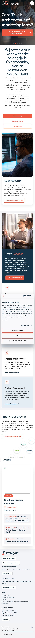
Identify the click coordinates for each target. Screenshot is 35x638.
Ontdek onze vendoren (11, 436)
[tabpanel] (17, 169)
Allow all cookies (17, 330)
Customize (16, 335)
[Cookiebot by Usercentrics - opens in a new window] (25, 296)
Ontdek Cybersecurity (13, 200)
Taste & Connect (17, 530)
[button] (13, 43)
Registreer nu (9, 510)
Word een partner (8, 578)
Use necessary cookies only (17, 340)
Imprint (4, 599)
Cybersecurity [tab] (17, 116)
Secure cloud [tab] (17, 126)
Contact (5, 619)
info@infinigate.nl (10, 615)
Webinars (17, 540)
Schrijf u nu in (7, 574)
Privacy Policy (6, 595)
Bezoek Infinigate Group (10, 563)
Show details (25, 325)
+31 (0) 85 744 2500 (10, 611)
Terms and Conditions (8, 597)
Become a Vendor (9, 558)
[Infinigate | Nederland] (11, 3)
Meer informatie (11, 372)
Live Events (17, 519)
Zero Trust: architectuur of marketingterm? (16, 32)
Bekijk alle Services (14, 277)
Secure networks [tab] (17, 121)
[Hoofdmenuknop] (32, 3)
